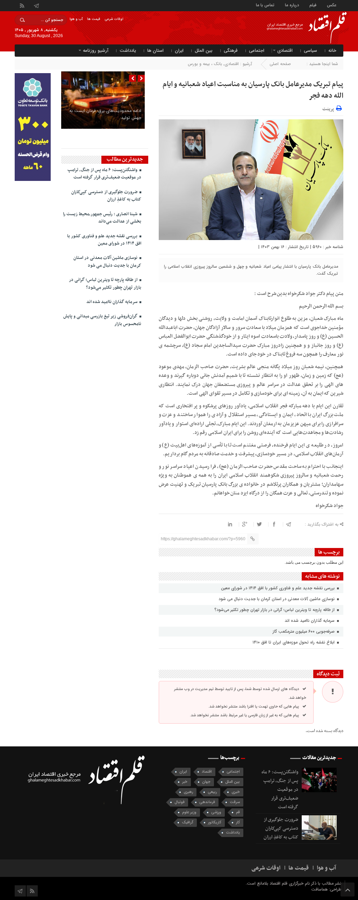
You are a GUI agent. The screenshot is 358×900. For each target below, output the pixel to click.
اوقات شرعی (114, 19)
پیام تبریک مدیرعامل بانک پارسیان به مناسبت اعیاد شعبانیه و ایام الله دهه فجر (253, 90)
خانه (332, 50)
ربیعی (212, 792)
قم (238, 812)
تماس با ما (265, 5)
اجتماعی (256, 50)
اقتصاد (207, 772)
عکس (331, 5)
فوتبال (179, 802)
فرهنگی (231, 50)
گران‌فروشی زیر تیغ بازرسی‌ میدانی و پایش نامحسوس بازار (102, 320)
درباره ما (292, 5)
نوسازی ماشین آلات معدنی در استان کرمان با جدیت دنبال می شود (277, 599)
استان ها (155, 50)
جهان (206, 782)
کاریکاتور (214, 822)
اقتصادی (285, 50)
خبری (235, 792)
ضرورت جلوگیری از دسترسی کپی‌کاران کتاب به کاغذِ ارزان (106, 195)
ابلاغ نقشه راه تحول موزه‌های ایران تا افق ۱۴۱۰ (294, 642)
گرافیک (187, 822)
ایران (179, 50)
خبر (184, 782)
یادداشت (128, 50)
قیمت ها (93, 19)
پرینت (329, 108)
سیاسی (310, 50)
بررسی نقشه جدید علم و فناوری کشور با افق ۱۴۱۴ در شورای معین (278, 588)
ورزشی (216, 812)
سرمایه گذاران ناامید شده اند (310, 620)
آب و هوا (76, 19)
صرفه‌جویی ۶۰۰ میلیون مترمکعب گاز (304, 631)
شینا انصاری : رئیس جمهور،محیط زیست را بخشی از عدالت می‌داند (102, 217)
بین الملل (204, 50)
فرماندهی (207, 802)
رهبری (188, 792)
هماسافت (320, 889)
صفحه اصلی (280, 64)
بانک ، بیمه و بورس (205, 64)
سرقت (235, 802)
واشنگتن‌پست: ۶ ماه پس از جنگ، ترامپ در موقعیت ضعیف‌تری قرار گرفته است (104, 173)
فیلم (312, 5)
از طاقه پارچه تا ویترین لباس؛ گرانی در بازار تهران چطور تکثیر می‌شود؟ (275, 609)
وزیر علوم (189, 812)
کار (238, 822)
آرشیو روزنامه (95, 50)
